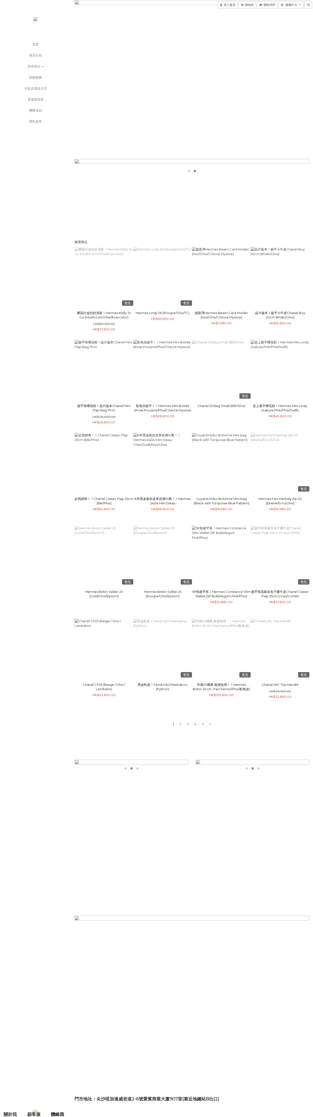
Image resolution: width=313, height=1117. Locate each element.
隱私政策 (35, 121)
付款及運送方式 (35, 88)
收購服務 (35, 77)
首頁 (35, 44)
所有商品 (34, 66)
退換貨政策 (36, 99)
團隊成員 (35, 110)
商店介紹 (35, 55)
